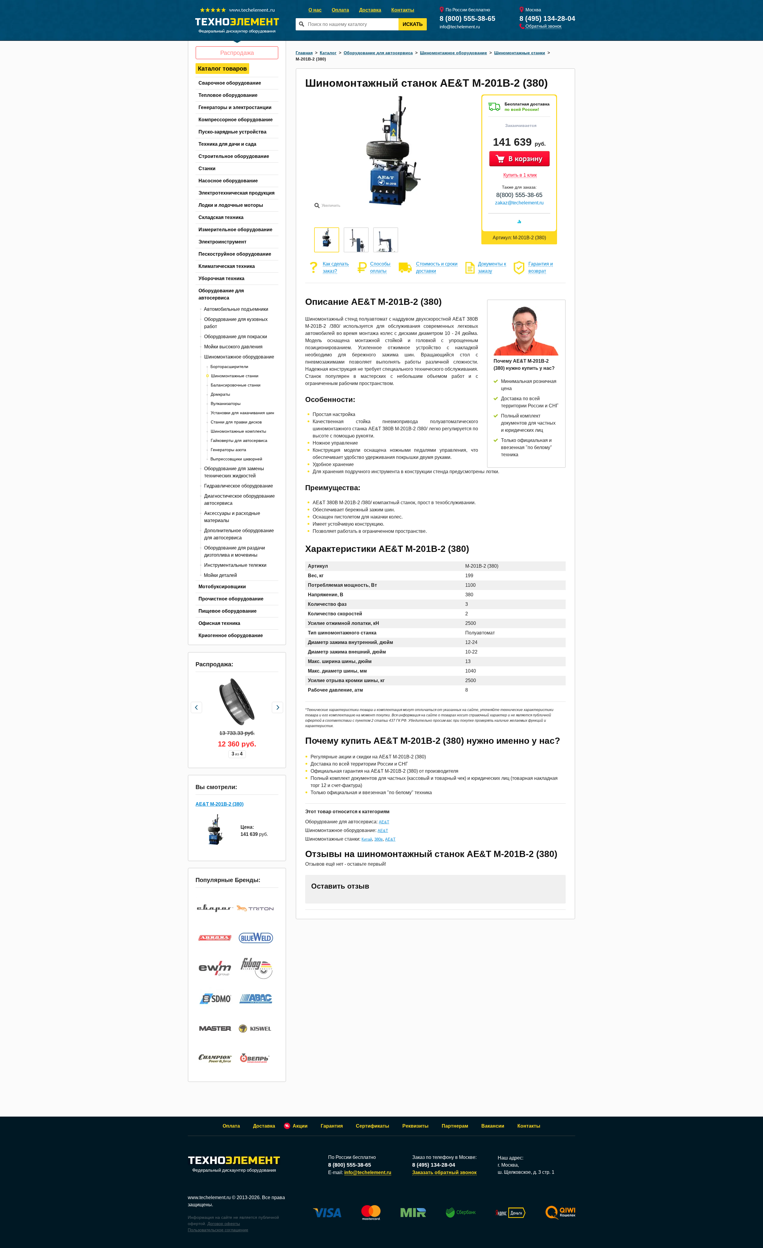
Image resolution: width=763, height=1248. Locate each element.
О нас (315, 10)
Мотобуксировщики (222, 586)
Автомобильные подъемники (236, 309)
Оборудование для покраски (235, 336)
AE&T (384, 822)
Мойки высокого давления (233, 346)
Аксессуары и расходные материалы (232, 517)
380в (378, 839)
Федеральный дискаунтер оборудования (234, 1170)
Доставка (370, 10)
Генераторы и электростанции (235, 107)
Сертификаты (372, 1126)
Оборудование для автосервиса (221, 294)
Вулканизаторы (226, 403)
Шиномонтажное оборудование (239, 356)
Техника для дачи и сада (227, 144)
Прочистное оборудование (230, 598)
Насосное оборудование (228, 180)
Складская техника (221, 217)
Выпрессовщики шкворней (236, 459)
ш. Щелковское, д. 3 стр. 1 (526, 1172)
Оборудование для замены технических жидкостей (234, 472)
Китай (367, 839)
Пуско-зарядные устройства (232, 131)
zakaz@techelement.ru (519, 202)
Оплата (340, 10)
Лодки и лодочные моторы (230, 205)
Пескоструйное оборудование (234, 254)
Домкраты (220, 394)
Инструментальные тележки (235, 565)
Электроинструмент (222, 241)
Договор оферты (223, 1223)
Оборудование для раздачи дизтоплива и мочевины (234, 551)
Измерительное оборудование (235, 229)
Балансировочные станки (235, 385)
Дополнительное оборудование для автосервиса (239, 534)
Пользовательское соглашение (218, 1229)
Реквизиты (415, 1126)
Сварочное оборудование (229, 83)
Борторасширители (229, 366)
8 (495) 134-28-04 (547, 18)
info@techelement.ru (460, 26)
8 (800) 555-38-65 (467, 18)
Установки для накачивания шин (242, 412)
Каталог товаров (222, 68)
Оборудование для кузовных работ (236, 323)
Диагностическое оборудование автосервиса (239, 499)
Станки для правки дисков (236, 422)
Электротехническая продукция (236, 192)
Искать (413, 24)
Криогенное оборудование (230, 635)
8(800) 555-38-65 (519, 195)
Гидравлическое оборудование (238, 485)
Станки (206, 168)
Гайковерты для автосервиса (239, 440)
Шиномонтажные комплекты (238, 431)
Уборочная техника (221, 278)
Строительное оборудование (233, 156)
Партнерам (455, 1126)
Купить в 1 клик (520, 175)
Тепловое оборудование (228, 95)
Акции (300, 1126)
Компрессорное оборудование (235, 119)
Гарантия (332, 1126)
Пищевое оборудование (227, 611)
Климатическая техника (226, 266)
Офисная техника (219, 623)
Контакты (402, 10)
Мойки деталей (220, 575)
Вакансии (492, 1126)
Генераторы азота (228, 449)
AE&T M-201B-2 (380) (220, 804)
